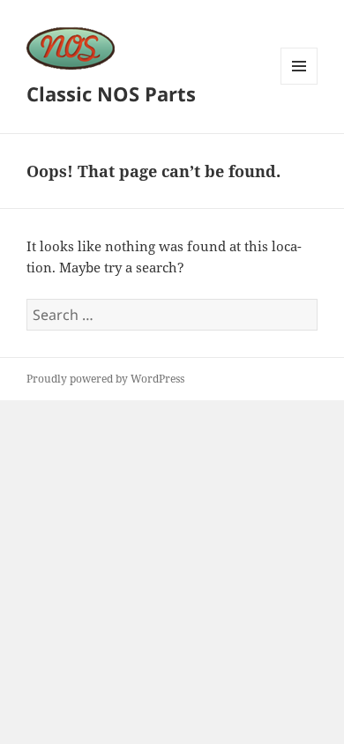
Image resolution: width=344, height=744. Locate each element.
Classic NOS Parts (111, 93)
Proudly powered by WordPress (105, 378)
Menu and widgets (299, 84)
